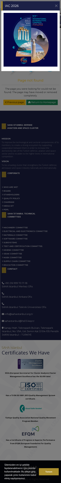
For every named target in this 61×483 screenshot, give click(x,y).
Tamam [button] (48, 472)
